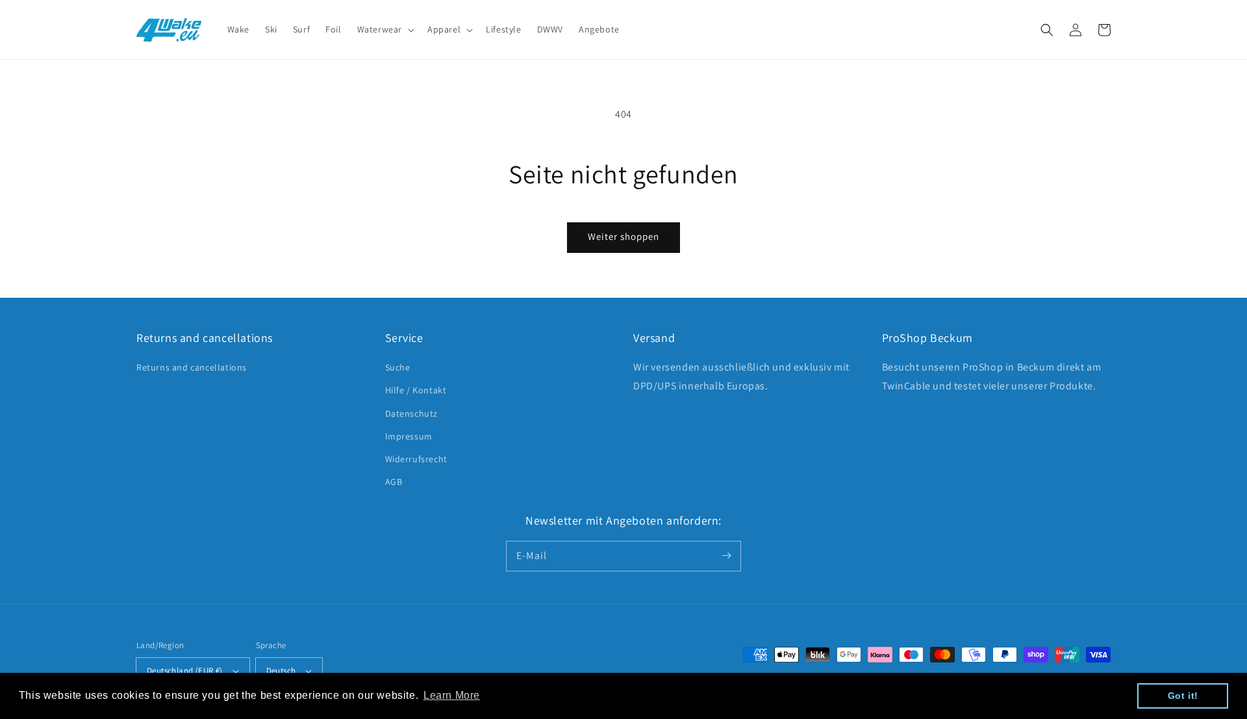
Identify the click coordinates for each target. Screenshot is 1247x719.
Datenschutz (411, 413)
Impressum (409, 436)
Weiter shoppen (623, 236)
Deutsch (281, 670)
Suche (397, 367)
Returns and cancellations (191, 367)
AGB (394, 482)
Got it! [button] (1183, 695)
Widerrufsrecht (416, 459)
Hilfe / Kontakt (416, 390)
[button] (1047, 30)
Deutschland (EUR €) (185, 670)
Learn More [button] (451, 695)
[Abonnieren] (726, 556)
